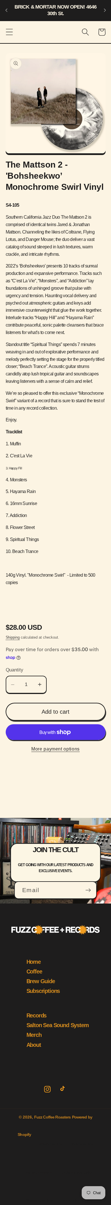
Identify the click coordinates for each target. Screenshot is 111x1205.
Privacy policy (81, 1144)
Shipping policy (39, 1200)
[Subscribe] (88, 890)
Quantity (15, 670)
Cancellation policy (75, 1200)
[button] (9, 32)
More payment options (55, 749)
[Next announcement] (104, 10)
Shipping (13, 637)
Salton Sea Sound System (57, 1025)
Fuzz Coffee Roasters (52, 1117)
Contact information (76, 1172)
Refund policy (50, 1144)
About (33, 1045)
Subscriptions (43, 991)
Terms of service (38, 1172)
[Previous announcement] (6, 10)
